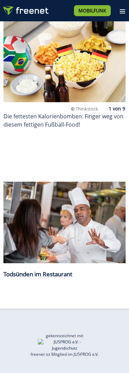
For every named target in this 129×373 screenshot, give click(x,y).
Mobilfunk (92, 10)
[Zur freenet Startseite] (25, 9)
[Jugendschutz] (65, 345)
